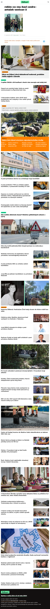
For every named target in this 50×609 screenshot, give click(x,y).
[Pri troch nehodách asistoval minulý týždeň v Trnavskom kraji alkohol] (25, 356)
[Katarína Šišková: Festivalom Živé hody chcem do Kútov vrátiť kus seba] (25, 293)
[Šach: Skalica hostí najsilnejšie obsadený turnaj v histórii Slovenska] (41, 461)
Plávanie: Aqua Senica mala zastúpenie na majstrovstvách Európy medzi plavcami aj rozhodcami (15, 389)
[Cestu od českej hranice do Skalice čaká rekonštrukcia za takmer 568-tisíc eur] (25, 418)
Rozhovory (3, 307)
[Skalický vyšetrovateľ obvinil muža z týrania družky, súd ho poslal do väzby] (41, 564)
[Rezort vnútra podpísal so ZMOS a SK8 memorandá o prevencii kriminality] (41, 574)
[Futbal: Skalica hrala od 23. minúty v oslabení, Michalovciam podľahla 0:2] (41, 584)
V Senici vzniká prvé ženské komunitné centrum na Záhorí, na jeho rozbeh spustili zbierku (15, 512)
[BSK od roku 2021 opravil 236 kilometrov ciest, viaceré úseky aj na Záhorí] (41, 400)
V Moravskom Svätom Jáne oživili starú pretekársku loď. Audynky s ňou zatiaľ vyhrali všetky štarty (16, 99)
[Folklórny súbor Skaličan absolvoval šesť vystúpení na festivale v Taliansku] (41, 318)
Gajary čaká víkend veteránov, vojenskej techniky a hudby (22, 140)
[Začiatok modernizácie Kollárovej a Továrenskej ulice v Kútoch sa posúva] (41, 502)
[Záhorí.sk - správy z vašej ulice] (25, 2)
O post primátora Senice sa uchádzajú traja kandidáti (20, 178)
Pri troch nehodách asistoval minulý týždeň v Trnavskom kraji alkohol (23, 371)
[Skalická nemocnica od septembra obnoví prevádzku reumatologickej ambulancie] (41, 254)
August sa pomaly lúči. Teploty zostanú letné (14, 108)
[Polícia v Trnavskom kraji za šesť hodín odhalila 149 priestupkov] (41, 451)
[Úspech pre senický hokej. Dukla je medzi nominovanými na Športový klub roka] (41, 89)
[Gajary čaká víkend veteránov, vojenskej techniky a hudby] (25, 124)
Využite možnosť (9, 600)
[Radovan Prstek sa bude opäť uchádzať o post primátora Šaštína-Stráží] (41, 338)
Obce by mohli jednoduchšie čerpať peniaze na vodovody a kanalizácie (22, 246)
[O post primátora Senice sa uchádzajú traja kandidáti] (25, 164)
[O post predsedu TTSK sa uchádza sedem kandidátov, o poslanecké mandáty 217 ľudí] (41, 186)
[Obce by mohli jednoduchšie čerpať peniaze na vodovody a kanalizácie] (25, 231)
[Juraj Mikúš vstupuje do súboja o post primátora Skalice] (41, 328)
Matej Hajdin (16, 35)
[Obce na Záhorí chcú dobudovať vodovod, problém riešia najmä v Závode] (25, 57)
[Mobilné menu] (1, 2)
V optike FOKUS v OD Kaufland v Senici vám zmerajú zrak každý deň (24, 82)
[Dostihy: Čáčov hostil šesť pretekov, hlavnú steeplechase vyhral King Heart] (41, 379)
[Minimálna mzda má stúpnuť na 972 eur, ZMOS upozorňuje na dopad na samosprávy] (41, 522)
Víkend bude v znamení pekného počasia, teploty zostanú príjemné (20, 110)
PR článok (3, 80)
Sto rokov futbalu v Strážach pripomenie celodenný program (18, 144)
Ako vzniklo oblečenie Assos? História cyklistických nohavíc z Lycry (23, 215)
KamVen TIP (4, 138)
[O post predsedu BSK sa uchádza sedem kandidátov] (41, 265)
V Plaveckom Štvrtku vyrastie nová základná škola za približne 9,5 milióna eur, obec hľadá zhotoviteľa (24, 494)
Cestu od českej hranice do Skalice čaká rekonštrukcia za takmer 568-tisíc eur (24, 433)
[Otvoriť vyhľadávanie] (48, 2)
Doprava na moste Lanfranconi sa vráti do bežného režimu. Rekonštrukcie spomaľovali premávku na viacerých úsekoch (15, 195)
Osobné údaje (22, 600)
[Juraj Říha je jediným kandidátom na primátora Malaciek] (41, 275)
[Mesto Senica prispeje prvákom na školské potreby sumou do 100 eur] (41, 441)
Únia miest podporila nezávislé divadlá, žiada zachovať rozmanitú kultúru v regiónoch (24, 556)
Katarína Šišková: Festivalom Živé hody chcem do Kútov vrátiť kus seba (24, 310)
